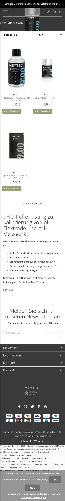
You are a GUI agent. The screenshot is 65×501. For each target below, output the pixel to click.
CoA (5, 289)
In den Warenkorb (12, 111)
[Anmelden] (48, 11)
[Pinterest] (39, 406)
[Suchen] (54, 11)
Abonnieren (51, 332)
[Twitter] (32, 406)
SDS (11, 289)
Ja (55, 479)
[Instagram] (25, 406)
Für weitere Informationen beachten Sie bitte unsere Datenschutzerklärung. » (33, 496)
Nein (32, 488)
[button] (6, 11)
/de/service (40, 277)
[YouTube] (45, 406)
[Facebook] (19, 406)
